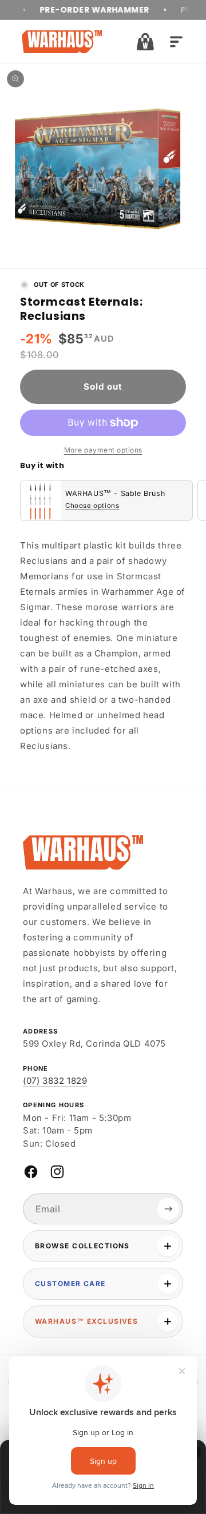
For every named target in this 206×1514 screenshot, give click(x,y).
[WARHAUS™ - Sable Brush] (41, 500)
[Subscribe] (168, 1209)
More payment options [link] (103, 450)
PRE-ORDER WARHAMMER (82, 10)
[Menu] (176, 41)
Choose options (92, 506)
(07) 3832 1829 (55, 1080)
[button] (145, 41)
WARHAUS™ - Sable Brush (115, 493)
